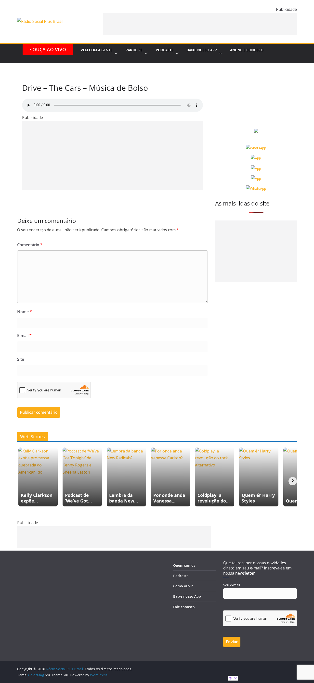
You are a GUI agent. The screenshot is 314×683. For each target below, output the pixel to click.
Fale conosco (184, 607)
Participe (134, 50)
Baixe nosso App (202, 50)
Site (20, 359)
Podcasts (164, 50)
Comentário (29, 244)
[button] (115, 54)
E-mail (24, 335)
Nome (24, 311)
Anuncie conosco (246, 50)
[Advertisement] (200, 24)
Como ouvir (183, 586)
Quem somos (184, 565)
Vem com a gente (96, 50)
